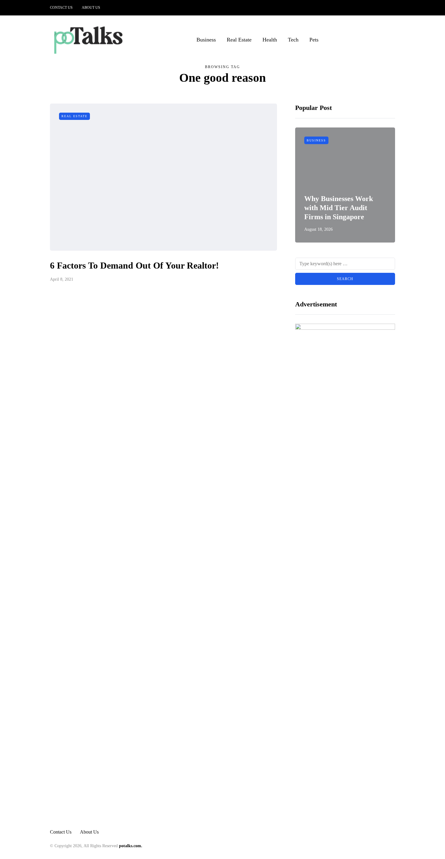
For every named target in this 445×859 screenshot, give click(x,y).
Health (269, 40)
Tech (293, 40)
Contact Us (61, 7)
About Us (91, 7)
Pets (313, 40)
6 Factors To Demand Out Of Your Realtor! (134, 265)
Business (206, 40)
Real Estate (239, 40)
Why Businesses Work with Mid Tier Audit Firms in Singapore (338, 208)
